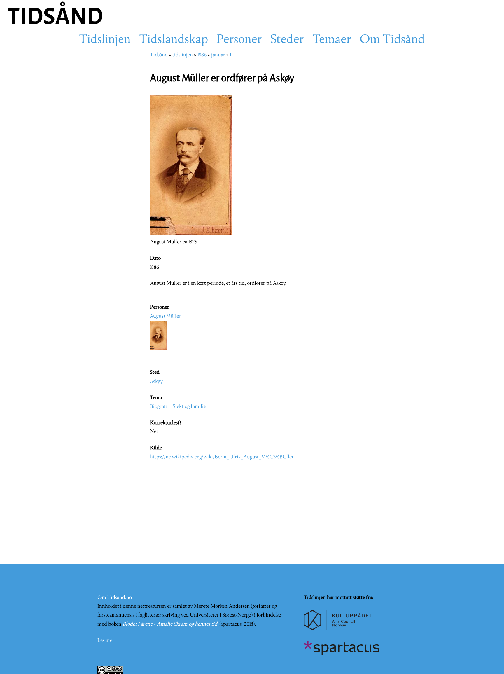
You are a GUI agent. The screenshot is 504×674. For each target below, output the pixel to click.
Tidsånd (159, 55)
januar (218, 55)
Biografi (158, 406)
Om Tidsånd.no (114, 597)
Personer (239, 40)
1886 (201, 55)
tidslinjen (182, 55)
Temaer (331, 40)
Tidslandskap (173, 40)
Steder (287, 40)
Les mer (105, 640)
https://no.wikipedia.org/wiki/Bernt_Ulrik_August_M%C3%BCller (222, 457)
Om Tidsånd (392, 40)
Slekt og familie (189, 406)
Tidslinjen (105, 40)
